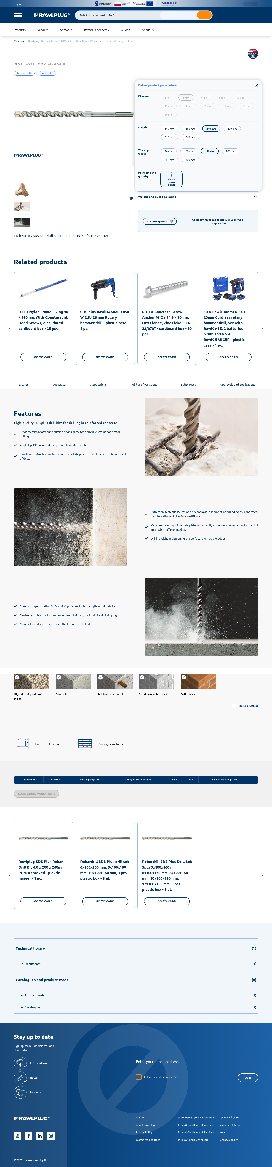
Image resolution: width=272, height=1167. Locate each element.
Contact (140, 1117)
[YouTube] (17, 1136)
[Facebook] (28, 1136)
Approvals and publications (237, 384)
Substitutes (188, 384)
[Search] (204, 15)
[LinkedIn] (39, 1136)
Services (42, 29)
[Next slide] (263, 330)
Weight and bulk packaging (157, 197)
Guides (125, 29)
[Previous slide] (9, 330)
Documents (140, 964)
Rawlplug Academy (96, 29)
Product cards (140, 995)
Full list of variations (144, 384)
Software (66, 29)
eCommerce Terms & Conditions (196, 1117)
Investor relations (229, 1124)
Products (20, 29)
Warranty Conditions (148, 1139)
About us (148, 29)
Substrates (60, 384)
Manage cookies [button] (228, 1139)
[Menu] (18, 15)
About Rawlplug (145, 1124)
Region (18, 3)
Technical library (229, 1117)
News (222, 1132)
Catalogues (140, 1007)
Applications (98, 384)
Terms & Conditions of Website (196, 1124)
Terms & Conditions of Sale (193, 1139)
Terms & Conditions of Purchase (196, 1132)
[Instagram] (51, 1136)
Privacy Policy (144, 1132)
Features (22, 384)
